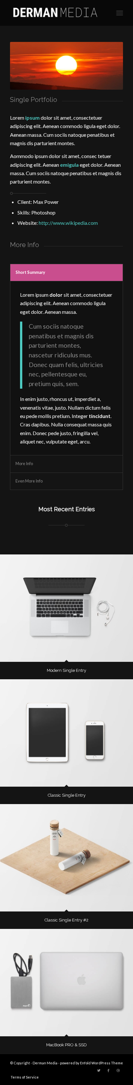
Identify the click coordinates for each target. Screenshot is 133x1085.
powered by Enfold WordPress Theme (91, 1063)
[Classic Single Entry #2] (66, 857)
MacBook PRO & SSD (66, 1044)
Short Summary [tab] (30, 272)
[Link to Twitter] (99, 1070)
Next (108, 65)
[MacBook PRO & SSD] (66, 982)
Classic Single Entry (67, 795)
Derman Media (45, 1063)
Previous (24, 65)
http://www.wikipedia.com (68, 223)
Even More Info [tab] (29, 480)
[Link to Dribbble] (118, 1070)
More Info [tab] (24, 463)
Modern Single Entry (66, 670)
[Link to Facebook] (108, 1070)
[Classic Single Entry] (66, 733)
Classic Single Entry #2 (66, 920)
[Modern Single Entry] (66, 608)
